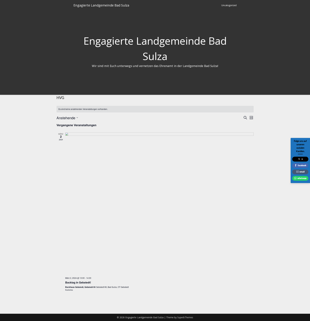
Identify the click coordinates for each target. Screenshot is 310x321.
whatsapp (301, 178)
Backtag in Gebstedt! (78, 282)
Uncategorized (229, 5)
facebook (302, 165)
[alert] (155, 109)
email (302, 172)
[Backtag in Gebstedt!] (159, 203)
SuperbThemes (185, 317)
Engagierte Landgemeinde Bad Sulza (101, 5)
